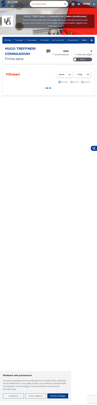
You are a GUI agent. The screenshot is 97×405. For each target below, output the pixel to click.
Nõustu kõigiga (57, 396)
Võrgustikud (72, 40)
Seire (84, 40)
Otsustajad (31, 40)
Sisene (86, 4)
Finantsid (44, 40)
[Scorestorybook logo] (14, 3)
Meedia (7, 40)
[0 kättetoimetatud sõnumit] (48, 51)
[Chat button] (73, 4)
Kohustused (58, 40)
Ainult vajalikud (35, 396)
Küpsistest (13, 396)
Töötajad (19, 40)
